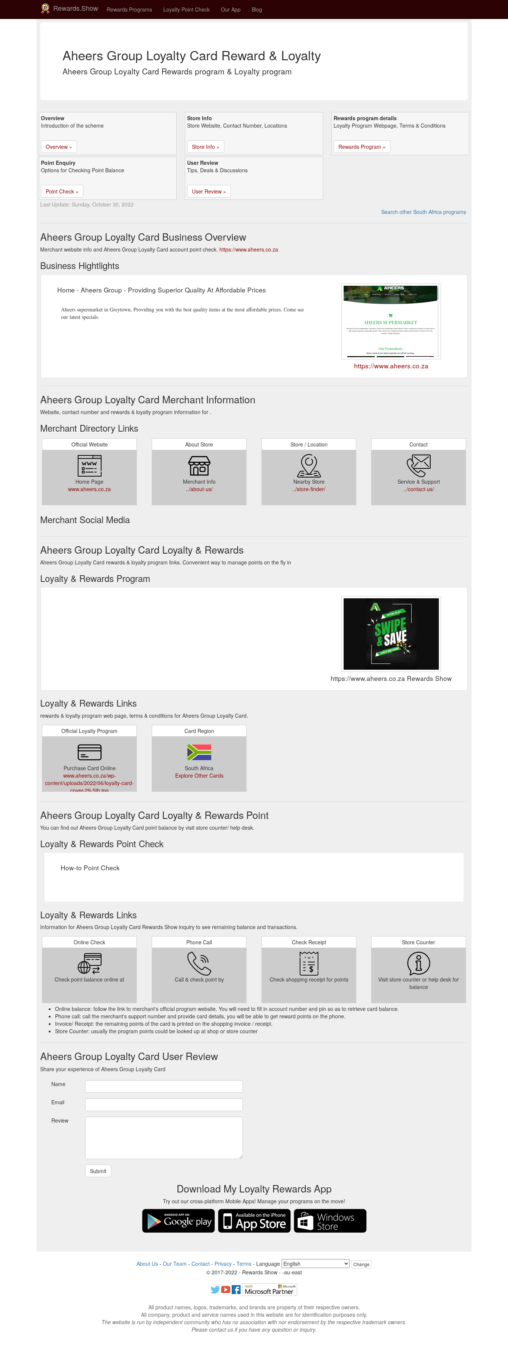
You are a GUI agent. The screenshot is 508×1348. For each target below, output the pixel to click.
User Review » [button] (209, 191)
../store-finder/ (308, 489)
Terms (244, 1263)
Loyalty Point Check (186, 9)
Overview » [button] (59, 146)
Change (361, 1264)
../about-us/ (199, 489)
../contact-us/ (418, 489)
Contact (201, 1263)
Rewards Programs (129, 9)
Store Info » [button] (205, 146)
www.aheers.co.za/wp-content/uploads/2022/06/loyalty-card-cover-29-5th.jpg (89, 783)
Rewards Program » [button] (362, 146)
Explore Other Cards (199, 775)
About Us (147, 1263)
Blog (257, 9)
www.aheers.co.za (89, 489)
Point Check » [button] (62, 191)
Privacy (223, 1263)
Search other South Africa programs (423, 211)
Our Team (175, 1263)
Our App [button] (231, 9)
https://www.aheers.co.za (248, 249)
